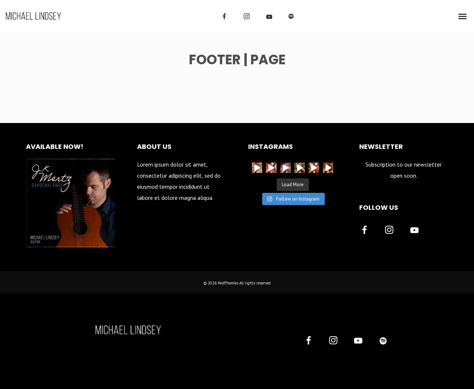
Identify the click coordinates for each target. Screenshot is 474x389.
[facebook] (224, 16)
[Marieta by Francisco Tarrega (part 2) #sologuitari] (285, 168)
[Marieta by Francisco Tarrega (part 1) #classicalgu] (299, 168)
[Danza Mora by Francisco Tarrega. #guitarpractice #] (271, 168)
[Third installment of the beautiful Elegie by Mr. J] (328, 168)
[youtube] (269, 17)
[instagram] (247, 16)
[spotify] (291, 16)
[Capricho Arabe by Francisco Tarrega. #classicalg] (257, 168)
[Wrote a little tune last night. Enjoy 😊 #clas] (313, 168)
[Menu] (463, 16)
